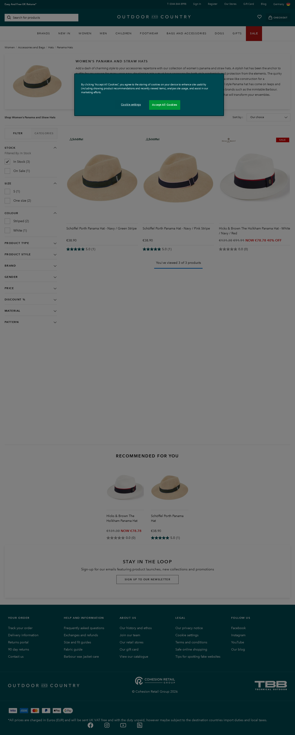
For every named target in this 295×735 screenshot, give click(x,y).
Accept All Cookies (164, 104)
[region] (149, 94)
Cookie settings (131, 104)
